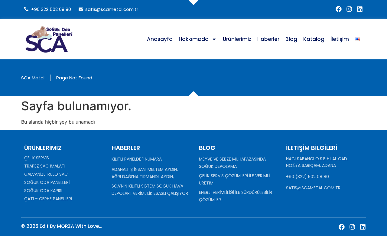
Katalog (313, 39)
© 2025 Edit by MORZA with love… (61, 226)
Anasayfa (160, 39)
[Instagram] (349, 9)
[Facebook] (339, 9)
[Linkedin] (360, 9)
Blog (291, 39)
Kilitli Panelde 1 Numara (137, 159)
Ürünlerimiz (237, 39)
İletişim (339, 39)
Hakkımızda (194, 39)
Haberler (268, 39)
